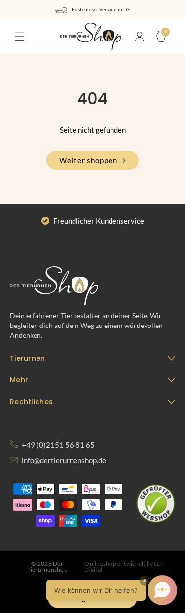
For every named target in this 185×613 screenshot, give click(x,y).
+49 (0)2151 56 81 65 (57, 444)
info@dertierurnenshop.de (63, 460)
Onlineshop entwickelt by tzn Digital (123, 566)
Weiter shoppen (88, 160)
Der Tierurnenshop (47, 566)
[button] (20, 36)
